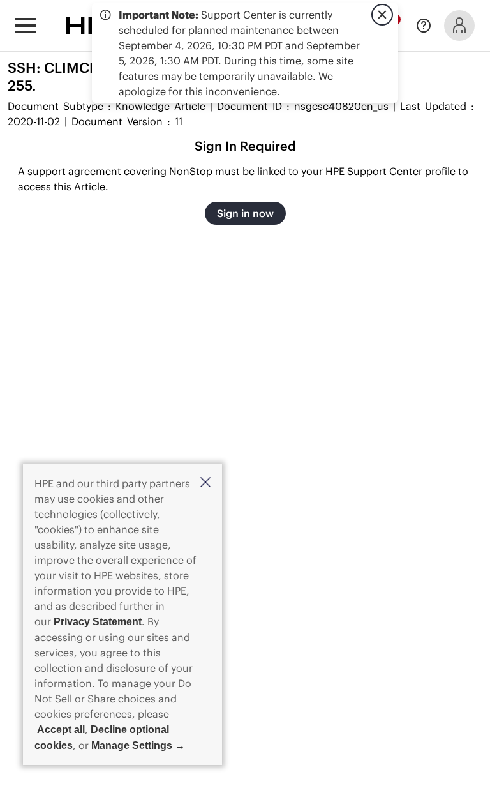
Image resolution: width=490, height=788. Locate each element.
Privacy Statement (98, 621)
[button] (205, 483)
